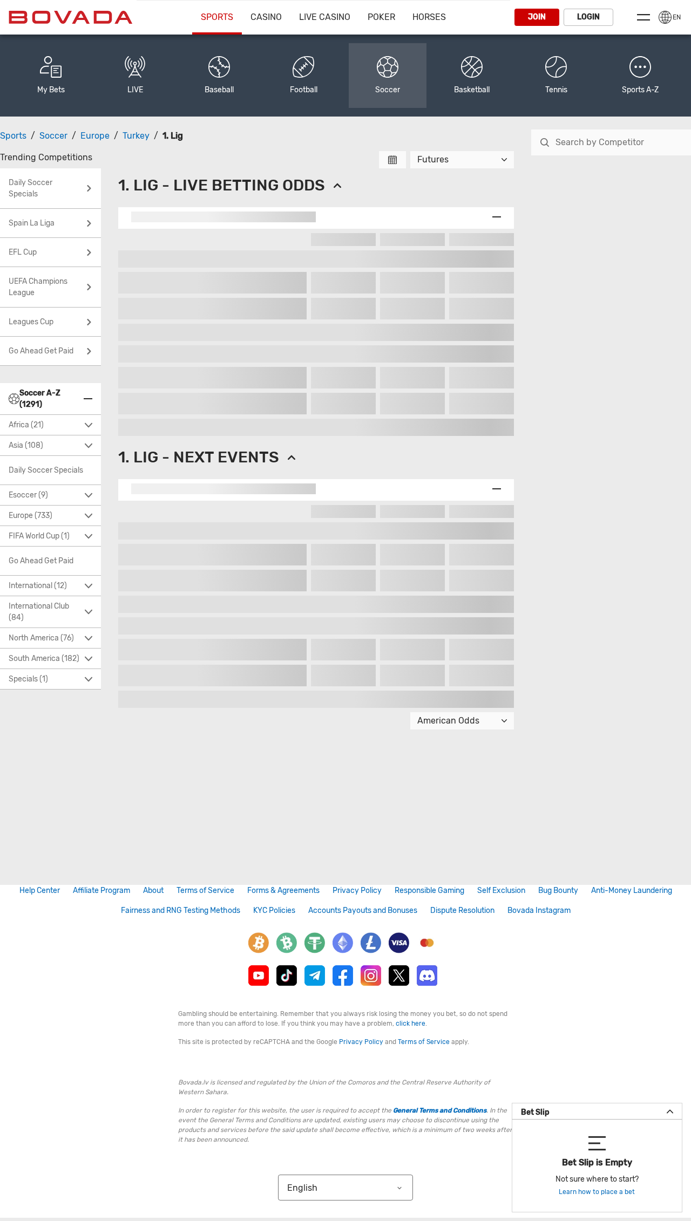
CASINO (266, 17)
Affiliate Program (101, 890)
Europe (95, 136)
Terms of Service (205, 890)
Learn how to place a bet (597, 1192)
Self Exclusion (501, 890)
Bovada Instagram (539, 910)
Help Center (39, 890)
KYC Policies (274, 910)
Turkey (136, 136)
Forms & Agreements (283, 890)
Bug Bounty (558, 890)
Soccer (53, 136)
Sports (217, 17)
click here (410, 1023)
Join (537, 17)
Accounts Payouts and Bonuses (362, 910)
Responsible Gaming (429, 890)
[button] (640, 75)
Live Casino (324, 17)
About (153, 890)
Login (588, 17)
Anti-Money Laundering (631, 890)
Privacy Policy (357, 890)
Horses (429, 17)
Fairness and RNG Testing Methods (180, 910)
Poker (381, 17)
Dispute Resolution (462, 910)
